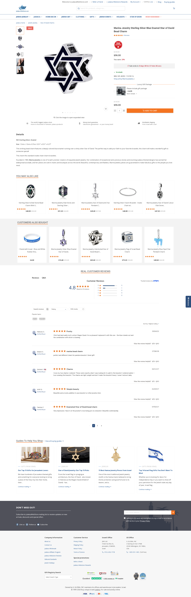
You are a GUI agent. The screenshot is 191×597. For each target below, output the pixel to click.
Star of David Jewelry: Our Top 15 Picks (73, 470)
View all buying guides (53, 441)
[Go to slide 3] (67, 112)
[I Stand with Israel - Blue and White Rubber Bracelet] (32, 238)
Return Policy (78, 548)
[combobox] (101, 8)
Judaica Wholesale (50, 548)
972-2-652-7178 (109, 552)
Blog (159, 2)
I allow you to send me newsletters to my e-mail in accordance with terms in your (149, 519)
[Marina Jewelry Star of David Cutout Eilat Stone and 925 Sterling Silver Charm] (160, 191)
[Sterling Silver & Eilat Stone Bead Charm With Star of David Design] (31, 191)
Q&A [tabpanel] (44, 278)
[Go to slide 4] (70, 112)
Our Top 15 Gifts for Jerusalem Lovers (33, 470)
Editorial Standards (51, 559)
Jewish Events (105, 17)
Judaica (37, 17)
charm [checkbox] (35, 319)
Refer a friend (98, 2)
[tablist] (95, 278)
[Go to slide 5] (72, 112)
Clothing (80, 17)
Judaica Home (20, 23)
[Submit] (79, 8)
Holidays (121, 17)
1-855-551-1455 (134, 552)
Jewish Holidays (50, 563)
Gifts (92, 17)
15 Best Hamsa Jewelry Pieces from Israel (115, 470)
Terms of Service (79, 552)
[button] (68, 68)
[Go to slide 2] (65, 112)
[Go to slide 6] (75, 112)
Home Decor (51, 17)
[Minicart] (174, 8)
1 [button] (93, 426)
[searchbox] (39, 309)
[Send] (173, 512)
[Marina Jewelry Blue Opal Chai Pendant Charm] (159, 238)
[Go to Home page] (22, 8)
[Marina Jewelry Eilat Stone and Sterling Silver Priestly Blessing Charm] (63, 191)
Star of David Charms (47, 23)
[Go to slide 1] (62, 112)
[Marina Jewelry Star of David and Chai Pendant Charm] (95, 191)
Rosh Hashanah (152, 17)
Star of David (136, 17)
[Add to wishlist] (106, 109)
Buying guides (169, 2)
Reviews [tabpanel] (35, 278)
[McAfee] (103, 573)
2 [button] (97, 426)
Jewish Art (65, 17)
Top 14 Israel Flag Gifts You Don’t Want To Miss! (155, 471)
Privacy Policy (145, 521)
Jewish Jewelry (22, 17)
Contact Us (48, 545)
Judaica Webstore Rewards (118, 2)
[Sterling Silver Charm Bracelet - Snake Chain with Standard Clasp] (128, 191)
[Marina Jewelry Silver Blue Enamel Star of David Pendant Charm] (64, 238)
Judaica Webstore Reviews (53, 556)
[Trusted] (91, 573)
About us (47, 541)
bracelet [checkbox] (42, 319)
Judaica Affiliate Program (52, 552)
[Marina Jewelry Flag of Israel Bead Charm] (127, 238)
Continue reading (23, 487)
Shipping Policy (78, 545)
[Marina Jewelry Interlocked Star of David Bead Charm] (95, 238)
